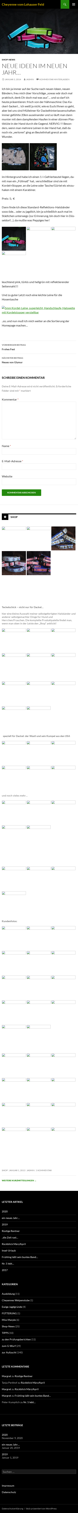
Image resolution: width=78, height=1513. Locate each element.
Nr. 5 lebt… (8, 1263)
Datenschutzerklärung (12, 1508)
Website (7, 476)
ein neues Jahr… (11, 1217)
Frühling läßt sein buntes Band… (20, 1257)
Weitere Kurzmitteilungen (19, 1180)
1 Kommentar (44, 1170)
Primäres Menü (73, 4)
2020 (5, 1211)
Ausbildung (8, 1293)
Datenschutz (9, 1492)
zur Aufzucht (9, 1352)
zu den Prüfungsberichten (16, 1339)
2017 (5, 1270)
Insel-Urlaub (9, 1250)
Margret (6, 1376)
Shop (14, 517)
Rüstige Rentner (11, 1230)
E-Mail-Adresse (12, 461)
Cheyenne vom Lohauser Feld (23, 4)
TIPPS (5, 1332)
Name (6, 446)
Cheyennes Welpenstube (16, 1300)
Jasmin (30, 79)
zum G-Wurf (9, 1345)
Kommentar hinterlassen (54, 79)
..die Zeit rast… (10, 1237)
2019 (5, 1224)
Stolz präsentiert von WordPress (41, 1508)
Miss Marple (9, 1319)
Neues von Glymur (12, 360)
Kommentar (10, 399)
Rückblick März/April (14, 1244)
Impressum (8, 1485)
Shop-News (8, 59)
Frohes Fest (14, 347)
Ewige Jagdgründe (12, 1306)
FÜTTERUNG (9, 1313)
